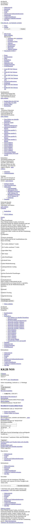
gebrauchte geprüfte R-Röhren (16, 327)
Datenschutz (7, 15)
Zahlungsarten (11, 44)
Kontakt (6, 10)
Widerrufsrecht (8, 7)
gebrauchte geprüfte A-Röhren (16, 322)
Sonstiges (6, 199)
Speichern (3, 440)
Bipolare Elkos (8, 104)
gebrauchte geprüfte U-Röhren (16, 328)
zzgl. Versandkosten (12, 379)
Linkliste (6, 469)
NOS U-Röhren (8, 149)
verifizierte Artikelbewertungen (12, 18)
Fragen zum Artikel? (9, 411)
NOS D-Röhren (8, 142)
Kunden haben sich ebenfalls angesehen (11, 446)
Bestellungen (11, 46)
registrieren (19, 38)
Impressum (7, 9)
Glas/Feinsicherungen (10, 185)
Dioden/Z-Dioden (9, 183)
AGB (5, 12)
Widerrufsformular (9, 466)
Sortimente (7, 83)
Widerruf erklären (12, 49)
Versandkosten (5, 490)
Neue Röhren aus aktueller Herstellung (18, 317)
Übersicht (10, 40)
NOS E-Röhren (8, 144)
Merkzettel (10, 47)
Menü (5, 25)
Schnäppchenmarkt (9, 345)
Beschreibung (4, 396)
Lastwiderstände (12, 188)
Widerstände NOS (12, 190)
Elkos (5, 314)
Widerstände (7, 187)
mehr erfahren (4, 98)
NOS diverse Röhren (10, 152)
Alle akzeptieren (11, 522)
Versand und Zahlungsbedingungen (13, 13)
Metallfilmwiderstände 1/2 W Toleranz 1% (14, 195)
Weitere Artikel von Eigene (11, 413)
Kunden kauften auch (6, 442)
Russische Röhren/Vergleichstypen (10, 124)
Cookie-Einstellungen (10, 17)
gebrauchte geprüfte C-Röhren (16, 323)
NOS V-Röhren (8, 150)
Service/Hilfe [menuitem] (12, 12)
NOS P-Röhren (8, 147)
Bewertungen (13, 396)
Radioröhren (7, 316)
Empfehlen (9, 390)
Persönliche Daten (12, 41)
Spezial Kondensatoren (10, 81)
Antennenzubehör (9, 173)
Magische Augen (8, 122)
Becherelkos (7, 106)
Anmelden (11, 38)
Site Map (6, 20)
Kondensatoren (8, 313)
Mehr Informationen (10, 521)
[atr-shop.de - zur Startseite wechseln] (11, 23)
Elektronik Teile (8, 344)
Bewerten (3, 390)
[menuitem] (17, 7)
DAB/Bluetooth (8, 347)
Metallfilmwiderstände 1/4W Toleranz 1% (14, 192)
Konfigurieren (19, 522)
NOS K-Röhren (8, 145)
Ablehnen (3, 522)
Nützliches (7, 171)
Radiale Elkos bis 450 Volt (11, 101)
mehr (22, 399)
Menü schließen (8, 35)
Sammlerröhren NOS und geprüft (17, 341)
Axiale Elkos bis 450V (10, 102)
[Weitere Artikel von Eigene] (3, 373)
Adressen (10, 43)
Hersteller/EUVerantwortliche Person (12, 405)
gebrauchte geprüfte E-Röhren (16, 325)
